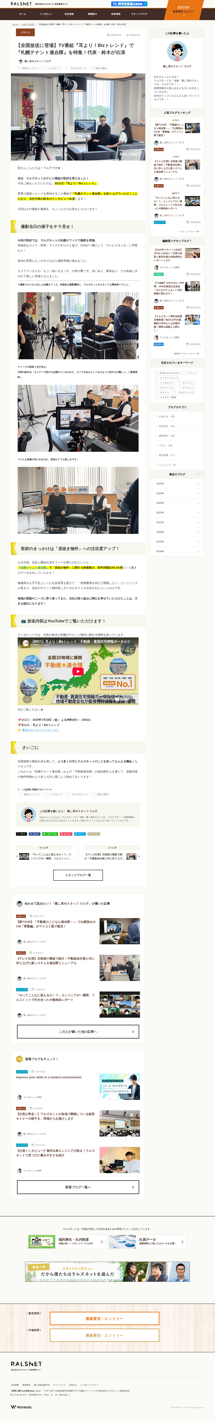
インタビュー (54, 68)
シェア (34, 834)
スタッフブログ (28, 24)
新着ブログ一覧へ (78, 1187)
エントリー (189, 383)
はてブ (80, 834)
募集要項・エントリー (104, 1318)
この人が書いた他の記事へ (78, 1031)
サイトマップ (59, 1384)
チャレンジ (189, 387)
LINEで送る (50, 834)
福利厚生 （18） (167, 435)
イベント (192, 373)
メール (94, 834)
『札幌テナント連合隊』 (33, 567)
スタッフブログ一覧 (78, 875)
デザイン (164, 392)
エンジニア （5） (168, 465)
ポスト (21, 834)
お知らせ (25, 32)
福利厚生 (159, 344)
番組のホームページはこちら (40, 730)
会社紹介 (159, 274)
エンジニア (22, 989)
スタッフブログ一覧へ (190, 231)
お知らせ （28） (167, 416)
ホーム (15, 24)
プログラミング (186, 392)
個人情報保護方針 (42, 1384)
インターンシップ (169, 378)
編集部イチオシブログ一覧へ (187, 353)
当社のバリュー (30, 68)
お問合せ (73, 1384)
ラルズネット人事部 (32, 1097)
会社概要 (15, 1384)
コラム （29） (166, 445)
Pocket (66, 834)
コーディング (167, 387)
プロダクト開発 (168, 397)
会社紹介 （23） (167, 426)
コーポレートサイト (89, 1384)
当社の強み (101, 68)
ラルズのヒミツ (78, 68)
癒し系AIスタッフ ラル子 (38, 61)
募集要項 (26, 1384)
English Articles (169, 373)
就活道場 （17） (167, 455)
